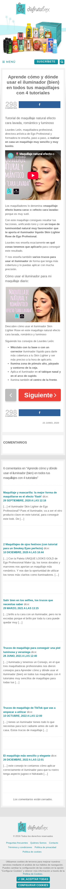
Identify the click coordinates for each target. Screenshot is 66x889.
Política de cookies (32, 851)
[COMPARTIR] (39, 104)
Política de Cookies (32, 874)
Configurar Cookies (33, 885)
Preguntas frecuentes (17, 843)
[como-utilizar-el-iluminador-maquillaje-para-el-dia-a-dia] (33, 304)
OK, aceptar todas (34, 879)
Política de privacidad (45, 847)
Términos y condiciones (20, 847)
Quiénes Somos (38, 843)
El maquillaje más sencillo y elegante (26, 755)
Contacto (53, 843)
